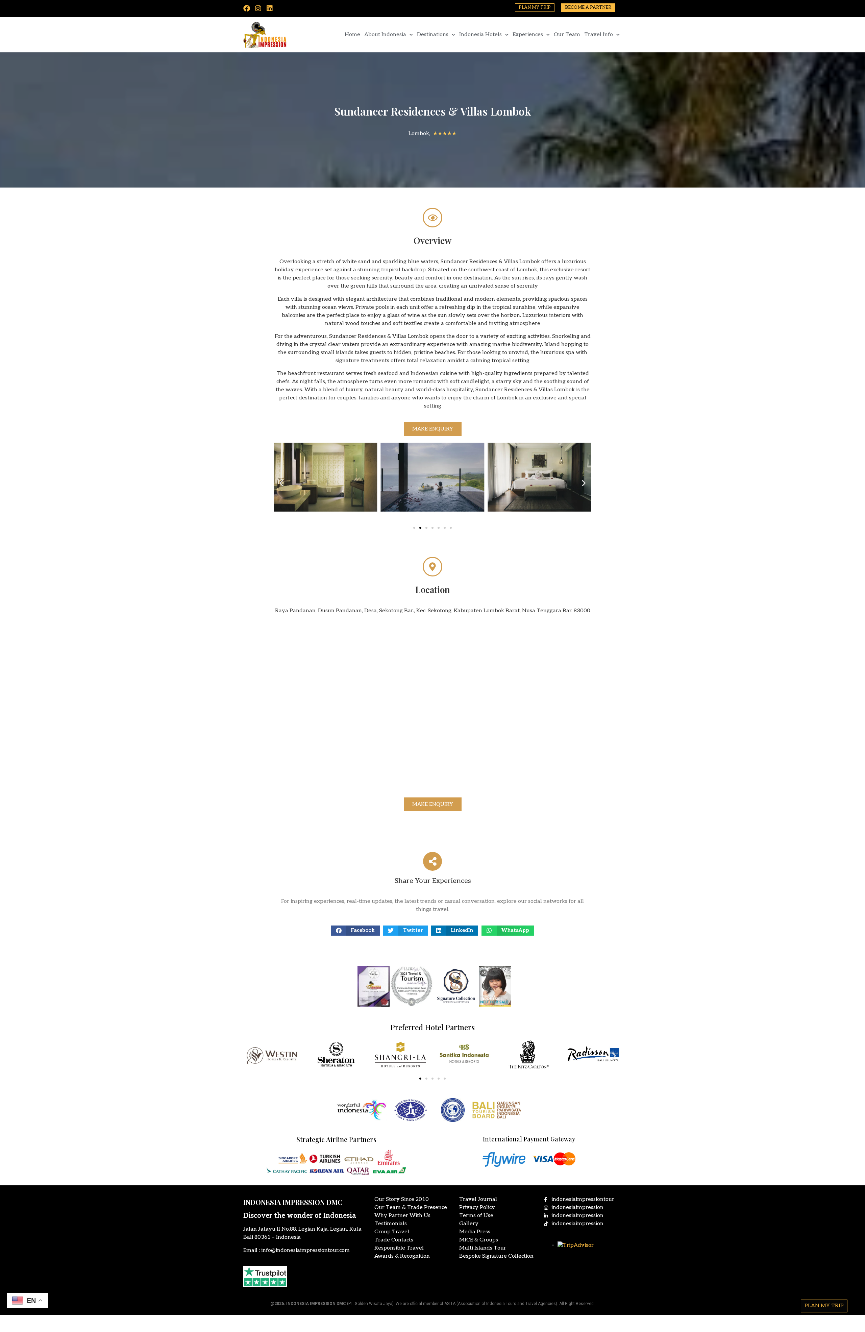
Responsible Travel (399, 1248)
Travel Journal (478, 1199)
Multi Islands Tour (482, 1248)
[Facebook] (246, 8)
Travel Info (598, 34)
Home (352, 34)
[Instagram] (258, 8)
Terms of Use (476, 1215)
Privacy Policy (477, 1207)
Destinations (432, 34)
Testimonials (390, 1223)
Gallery (468, 1223)
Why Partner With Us (402, 1215)
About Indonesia (385, 34)
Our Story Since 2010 (401, 1199)
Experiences (528, 34)
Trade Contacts (393, 1240)
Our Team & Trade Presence (410, 1207)
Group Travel (391, 1232)
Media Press (474, 1232)
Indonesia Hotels (480, 34)
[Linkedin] (269, 8)
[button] (281, 482)
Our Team (567, 34)
